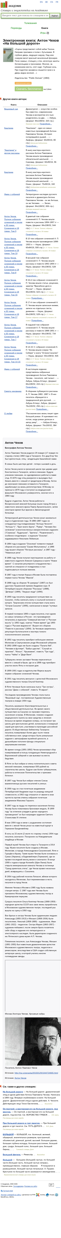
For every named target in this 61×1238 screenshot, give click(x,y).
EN (41, 2)
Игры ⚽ (44, 33)
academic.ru (11, 4)
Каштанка (8, 128)
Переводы (16, 28)
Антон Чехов (20, 1078)
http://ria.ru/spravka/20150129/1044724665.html (36, 1073)
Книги (44, 28)
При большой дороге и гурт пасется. (21, 1123)
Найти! (55, 16)
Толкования (30, 23)
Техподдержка (18, 1186)
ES (52, 2)
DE (46, 2)
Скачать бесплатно (28, 88)
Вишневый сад (11, 109)
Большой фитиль (12, 1154)
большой (7, 1160)
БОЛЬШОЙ (8, 1134)
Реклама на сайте (30, 1186)
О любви (8, 413)
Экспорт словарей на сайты (11, 1195)
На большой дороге (13, 1092)
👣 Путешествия (7, 1191)
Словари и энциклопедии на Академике (24, 10)
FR (57, 2)
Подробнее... (46, 124)
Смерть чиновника (12, 391)
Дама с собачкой (12, 194)
